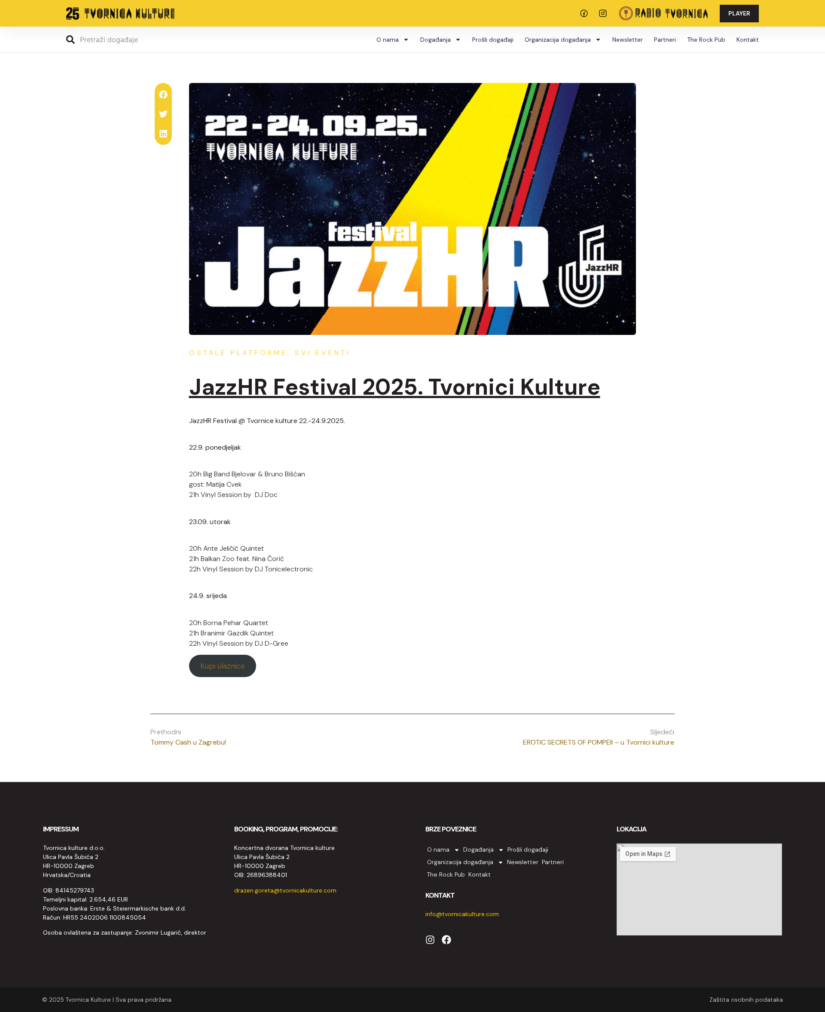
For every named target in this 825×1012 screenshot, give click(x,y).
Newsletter (627, 39)
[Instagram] (430, 940)
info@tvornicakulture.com (462, 914)
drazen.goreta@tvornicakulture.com (285, 890)
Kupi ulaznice (222, 666)
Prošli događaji (492, 39)
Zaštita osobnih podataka (746, 999)
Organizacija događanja (558, 39)
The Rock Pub (706, 39)
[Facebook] (446, 940)
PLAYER (739, 13)
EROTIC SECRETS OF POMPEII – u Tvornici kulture (598, 742)
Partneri (665, 39)
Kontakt (747, 39)
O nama (387, 39)
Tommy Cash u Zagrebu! (188, 742)
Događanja (435, 39)
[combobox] (131, 39)
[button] (163, 94)
